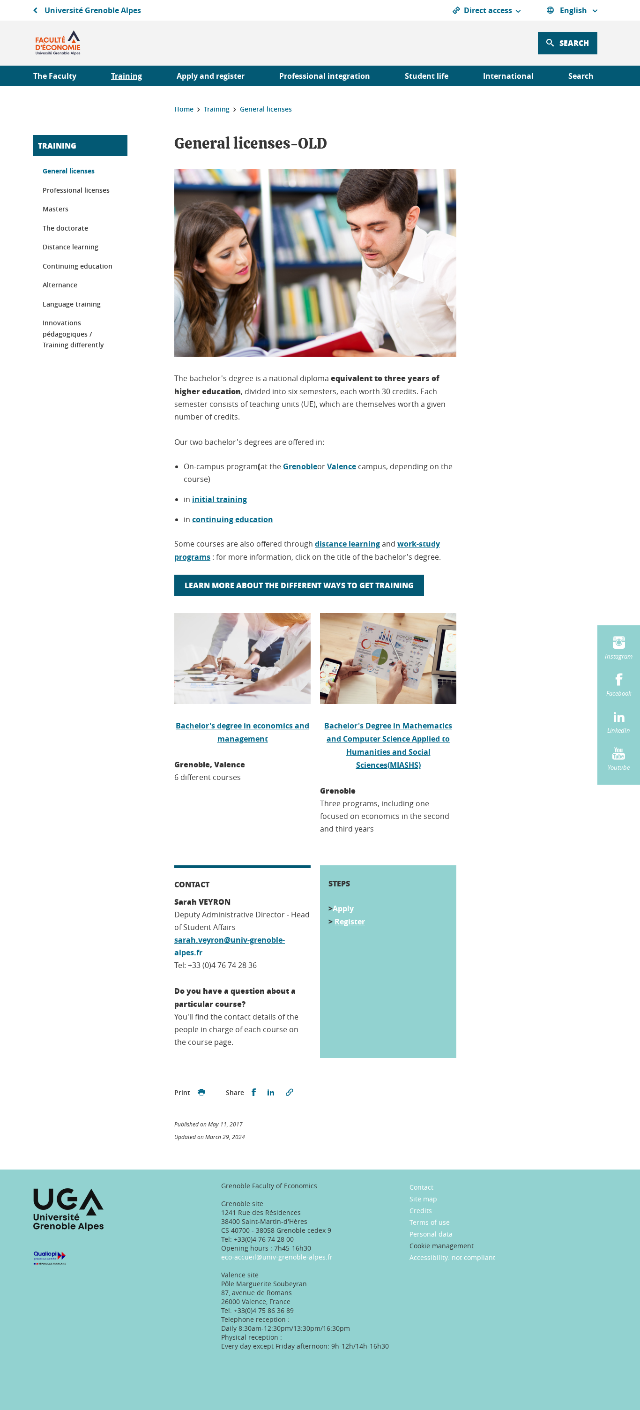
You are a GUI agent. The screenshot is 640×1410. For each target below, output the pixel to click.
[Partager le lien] (289, 1092)
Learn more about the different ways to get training (299, 585)
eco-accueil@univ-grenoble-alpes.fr (277, 1256)
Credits (420, 1210)
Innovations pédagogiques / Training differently (73, 333)
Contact (421, 1187)
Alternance (60, 284)
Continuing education (77, 266)
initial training (219, 499)
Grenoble (300, 466)
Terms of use (429, 1222)
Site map (423, 1198)
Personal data (431, 1234)
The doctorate (65, 228)
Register (350, 921)
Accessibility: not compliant (452, 1257)
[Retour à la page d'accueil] (57, 43)
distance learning (347, 544)
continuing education (232, 519)
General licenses (69, 170)
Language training (72, 304)
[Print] (201, 1092)
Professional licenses (76, 190)
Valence (341, 466)
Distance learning (70, 246)
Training (57, 145)
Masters (55, 208)
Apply (343, 908)
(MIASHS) (404, 765)
